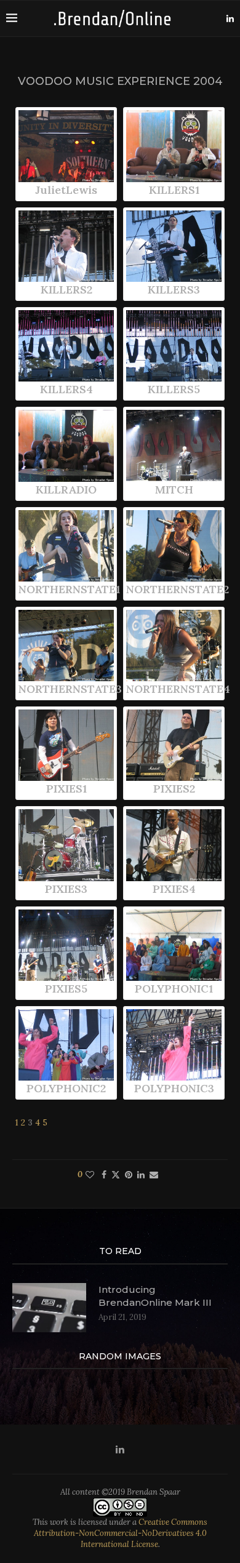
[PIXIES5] (66, 945)
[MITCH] (174, 445)
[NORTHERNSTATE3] (66, 645)
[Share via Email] (154, 1174)
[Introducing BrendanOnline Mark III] (49, 1307)
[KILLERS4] (66, 346)
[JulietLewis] (66, 146)
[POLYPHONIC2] (66, 1045)
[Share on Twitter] (115, 1174)
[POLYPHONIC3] (174, 1045)
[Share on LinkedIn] (141, 1174)
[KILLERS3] (174, 246)
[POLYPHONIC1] (174, 945)
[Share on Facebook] (104, 1174)
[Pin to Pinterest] (128, 1174)
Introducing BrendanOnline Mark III (155, 1296)
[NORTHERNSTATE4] (174, 645)
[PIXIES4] (174, 845)
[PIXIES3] (66, 845)
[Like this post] (90, 1174)
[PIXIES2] (174, 745)
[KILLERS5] (174, 346)
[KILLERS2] (66, 246)
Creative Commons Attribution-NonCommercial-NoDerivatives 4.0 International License (121, 1533)
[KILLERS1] (174, 146)
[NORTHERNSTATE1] (66, 546)
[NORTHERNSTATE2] (174, 546)
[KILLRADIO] (66, 445)
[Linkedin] (230, 18)
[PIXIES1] (66, 745)
